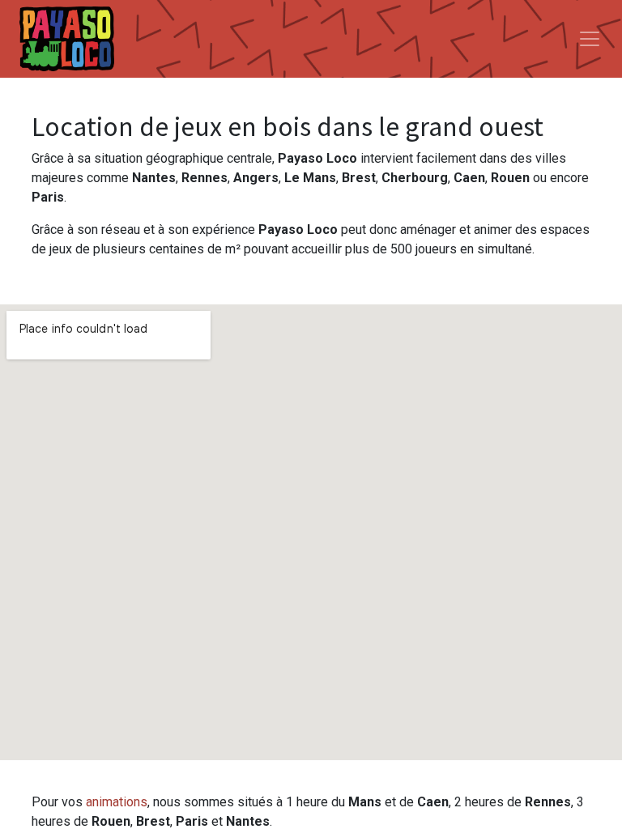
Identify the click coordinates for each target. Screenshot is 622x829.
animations (116, 802)
